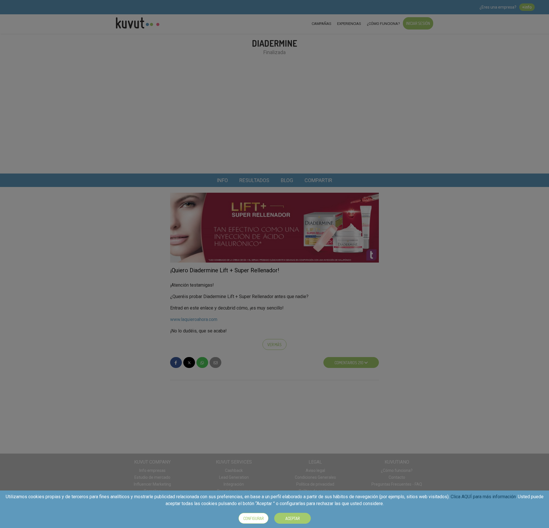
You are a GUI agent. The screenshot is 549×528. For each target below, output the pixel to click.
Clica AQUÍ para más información (483, 496)
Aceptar (292, 518)
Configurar (253, 518)
